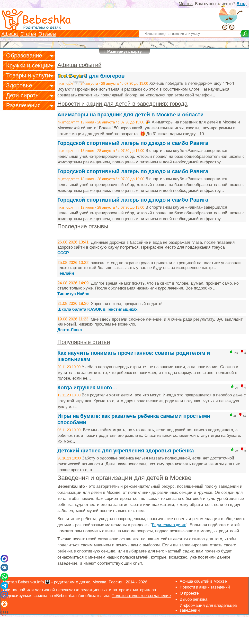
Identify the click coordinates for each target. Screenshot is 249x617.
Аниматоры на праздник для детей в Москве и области (130, 115)
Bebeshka (46, 19)
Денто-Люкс (69, 329)
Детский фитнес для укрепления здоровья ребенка (125, 451)
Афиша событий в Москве (203, 581)
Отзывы (47, 34)
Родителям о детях (169, 525)
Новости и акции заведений (205, 587)
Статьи (28, 34)
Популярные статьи (83, 342)
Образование (24, 55)
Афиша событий (79, 65)
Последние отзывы (82, 226)
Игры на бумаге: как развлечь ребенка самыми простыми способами (133, 419)
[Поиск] (244, 33)
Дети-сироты (23, 95)
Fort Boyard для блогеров (91, 76)
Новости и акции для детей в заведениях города (122, 103)
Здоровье (19, 85)
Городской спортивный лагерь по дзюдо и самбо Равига (132, 143)
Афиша (10, 34)
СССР (63, 253)
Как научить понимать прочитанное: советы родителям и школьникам (133, 356)
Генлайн (65, 273)
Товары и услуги (28, 75)
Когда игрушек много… (87, 387)
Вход (242, 4)
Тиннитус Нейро (73, 293)
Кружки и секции (28, 65)
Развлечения (23, 105)
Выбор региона (193, 599)
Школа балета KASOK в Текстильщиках (97, 309)
